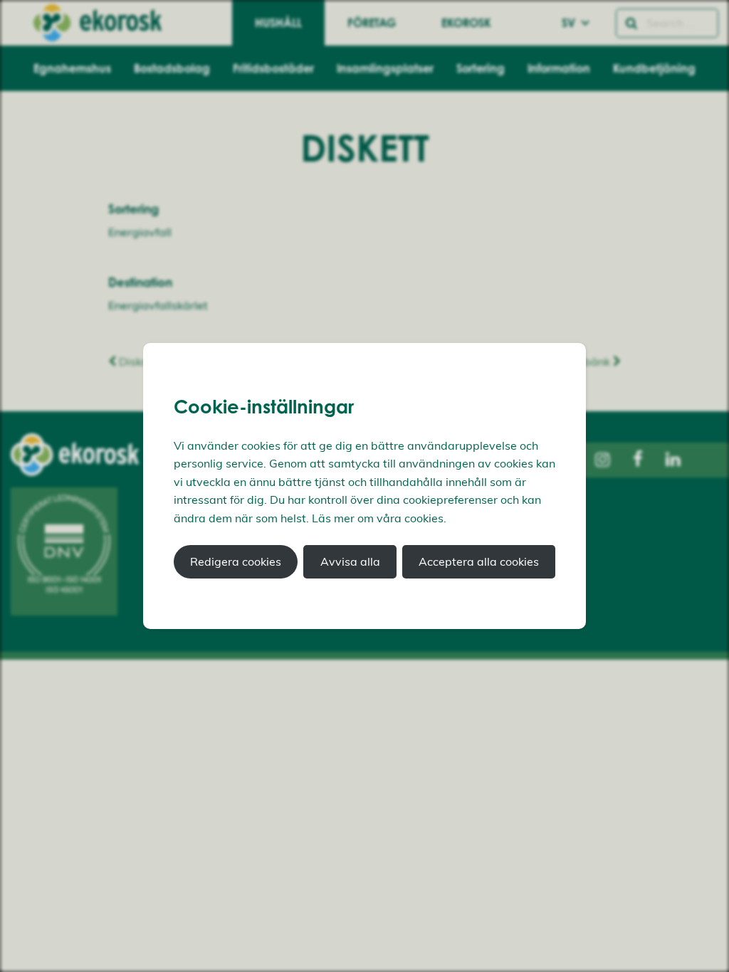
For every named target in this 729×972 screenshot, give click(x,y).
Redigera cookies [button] (235, 561)
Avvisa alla (350, 561)
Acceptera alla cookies (479, 561)
